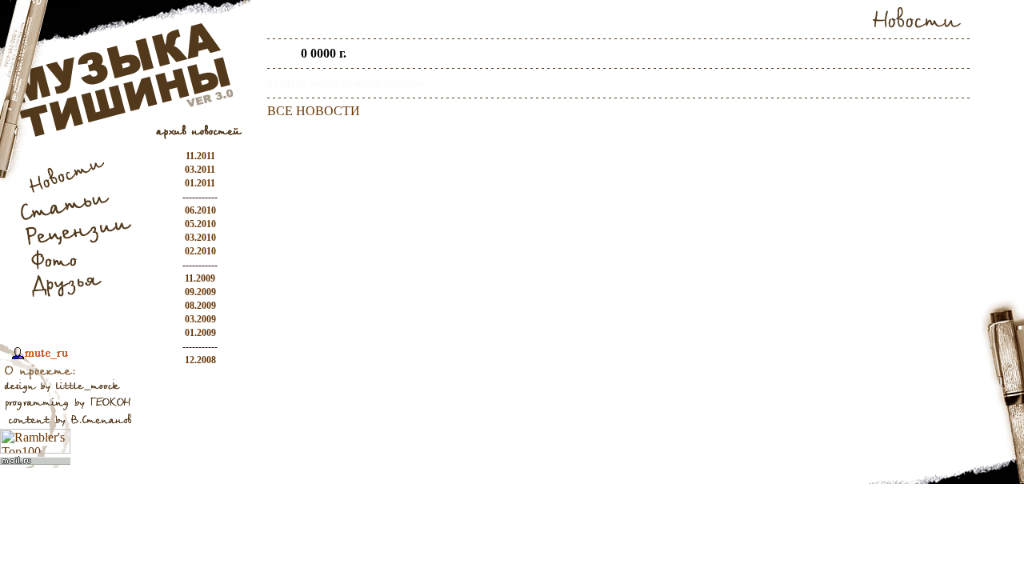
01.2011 (200, 183)
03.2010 (200, 237)
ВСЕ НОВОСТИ (313, 111)
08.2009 (200, 305)
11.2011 (200, 156)
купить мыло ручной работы (345, 83)
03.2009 (200, 319)
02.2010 (200, 251)
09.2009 (200, 292)
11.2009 (200, 278)
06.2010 (200, 210)
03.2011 (200, 169)
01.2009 (200, 332)
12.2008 (200, 360)
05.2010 (200, 224)
